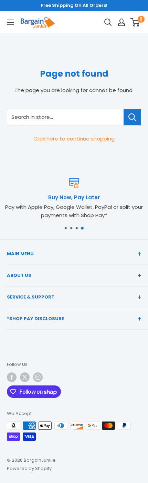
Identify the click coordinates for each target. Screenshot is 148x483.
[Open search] (108, 22)
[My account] (121, 22)
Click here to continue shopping (74, 138)
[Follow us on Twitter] (25, 377)
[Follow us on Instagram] (38, 377)
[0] (135, 22)
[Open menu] (10, 22)
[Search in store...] (132, 117)
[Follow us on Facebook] (12, 377)
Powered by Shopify (29, 468)
